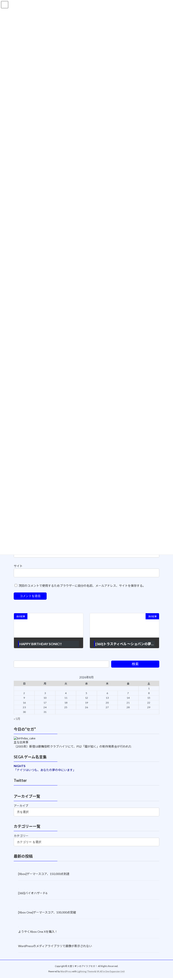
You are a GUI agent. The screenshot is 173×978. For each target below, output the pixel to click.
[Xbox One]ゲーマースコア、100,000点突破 (47, 912)
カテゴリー (21, 835)
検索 (135, 664)
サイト (18, 566)
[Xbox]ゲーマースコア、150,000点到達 (43, 874)
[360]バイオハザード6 (32, 893)
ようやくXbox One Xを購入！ (38, 931)
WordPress (66, 971)
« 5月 (17, 718)
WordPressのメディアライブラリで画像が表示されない (55, 946)
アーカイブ (21, 805)
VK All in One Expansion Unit (110, 971)
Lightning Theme (85, 971)
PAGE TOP (165, 944)
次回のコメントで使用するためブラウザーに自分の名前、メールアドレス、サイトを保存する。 (82, 585)
